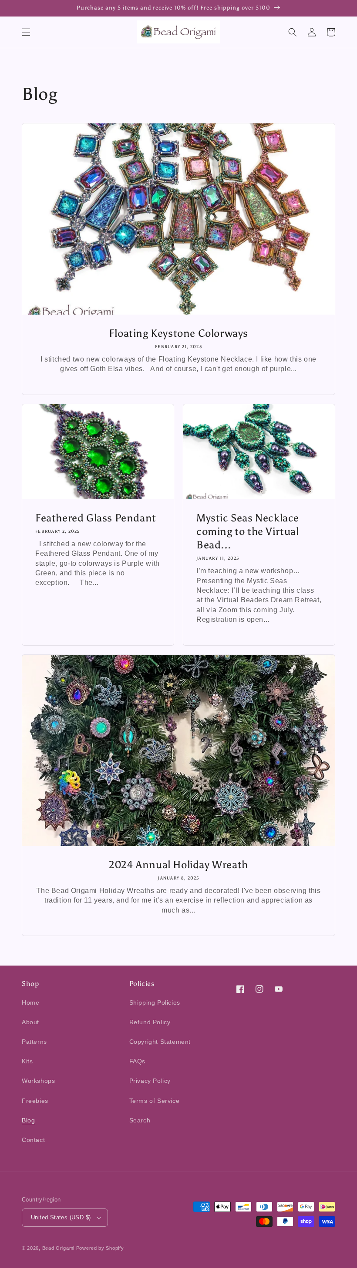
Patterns (34, 1041)
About (30, 1022)
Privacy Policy (150, 1080)
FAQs (137, 1061)
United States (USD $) (61, 1217)
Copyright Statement (160, 1041)
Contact (33, 1139)
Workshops (38, 1080)
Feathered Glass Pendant (95, 517)
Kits (27, 1061)
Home (30, 1002)
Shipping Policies (154, 1002)
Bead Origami (58, 1248)
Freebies (35, 1100)
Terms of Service (154, 1100)
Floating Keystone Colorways (178, 333)
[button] (26, 32)
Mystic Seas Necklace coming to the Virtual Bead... (247, 531)
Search (140, 1120)
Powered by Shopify (100, 1248)
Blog (28, 1120)
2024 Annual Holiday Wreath (178, 864)
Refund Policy (150, 1022)
